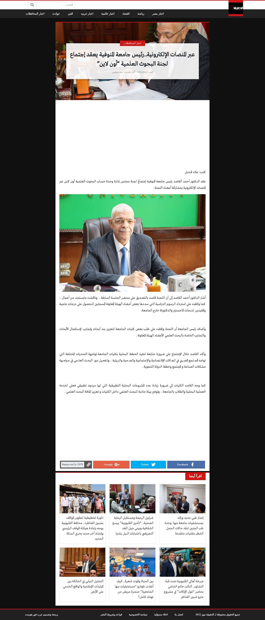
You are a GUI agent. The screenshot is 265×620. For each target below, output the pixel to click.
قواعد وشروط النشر (111, 614)
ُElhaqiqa (142, 72)
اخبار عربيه (87, 13)
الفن (70, 13)
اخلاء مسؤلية (161, 614)
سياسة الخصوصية (138, 614)
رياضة (141, 13)
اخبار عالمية (107, 13)
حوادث (56, 13)
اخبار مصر (158, 13)
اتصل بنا (179, 614)
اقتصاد (126, 13)
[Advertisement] (132, 140)
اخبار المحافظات (35, 13)
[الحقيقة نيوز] (236, 8)
